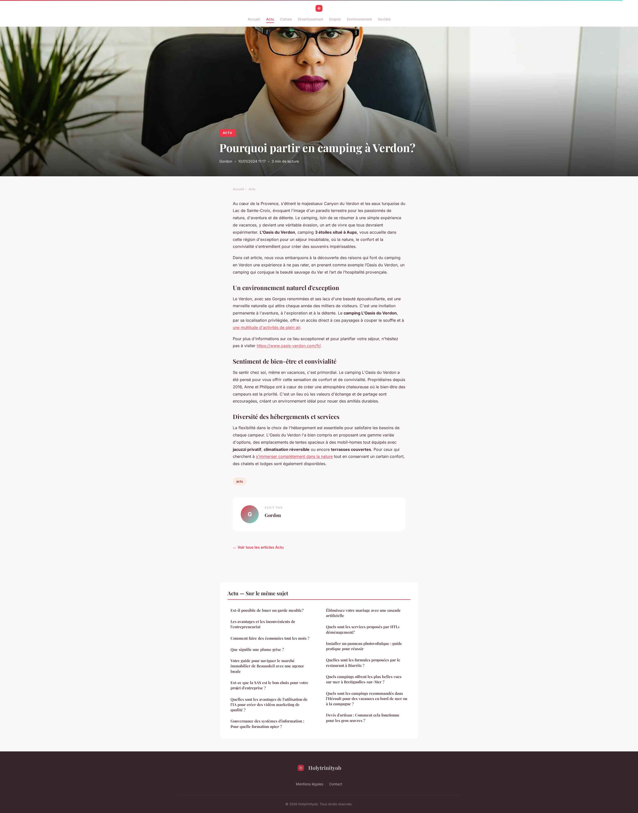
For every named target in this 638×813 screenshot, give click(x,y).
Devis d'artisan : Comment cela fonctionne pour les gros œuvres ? (362, 717)
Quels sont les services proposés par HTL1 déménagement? (362, 629)
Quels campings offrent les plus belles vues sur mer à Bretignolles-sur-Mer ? (363, 679)
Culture (286, 19)
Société (384, 19)
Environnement (359, 19)
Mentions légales (309, 784)
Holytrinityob (324, 767)
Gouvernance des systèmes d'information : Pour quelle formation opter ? (267, 723)
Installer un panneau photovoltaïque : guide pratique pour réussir (364, 646)
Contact (335, 784)
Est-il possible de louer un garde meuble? (267, 610)
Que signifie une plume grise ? (257, 649)
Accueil (254, 19)
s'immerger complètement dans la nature (294, 456)
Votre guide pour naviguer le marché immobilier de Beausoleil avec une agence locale (267, 666)
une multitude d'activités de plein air (266, 327)
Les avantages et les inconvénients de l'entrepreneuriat (263, 624)
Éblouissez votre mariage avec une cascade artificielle (363, 613)
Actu (270, 19)
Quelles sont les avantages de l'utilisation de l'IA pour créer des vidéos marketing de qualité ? (269, 704)
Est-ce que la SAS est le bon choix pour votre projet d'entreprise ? (269, 685)
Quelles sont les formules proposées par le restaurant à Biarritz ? (363, 662)
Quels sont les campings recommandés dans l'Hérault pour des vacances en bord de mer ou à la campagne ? (366, 699)
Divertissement (310, 19)
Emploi (335, 19)
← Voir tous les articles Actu (258, 547)
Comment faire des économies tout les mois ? (270, 638)
